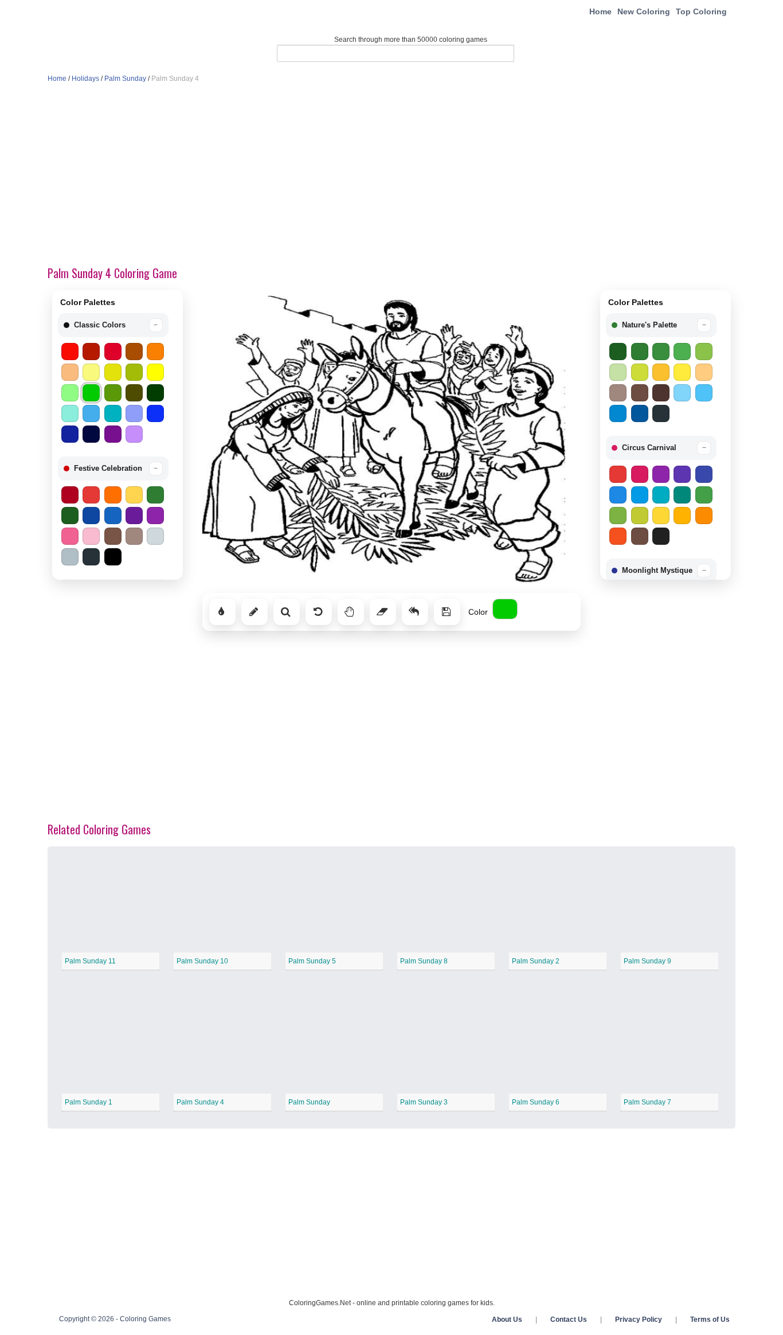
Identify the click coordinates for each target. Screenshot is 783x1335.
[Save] (447, 612)
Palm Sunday (125, 79)
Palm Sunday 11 (90, 961)
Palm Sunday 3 (424, 1102)
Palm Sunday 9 (647, 961)
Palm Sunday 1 (88, 1102)
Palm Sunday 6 (535, 1102)
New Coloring (643, 11)
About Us (507, 1320)
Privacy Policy (638, 1320)
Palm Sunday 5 (312, 961)
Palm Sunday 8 (424, 961)
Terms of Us (710, 1320)
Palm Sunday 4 (200, 1102)
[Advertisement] (391, 175)
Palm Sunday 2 (535, 961)
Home (600, 11)
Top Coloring (701, 11)
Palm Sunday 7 (647, 1102)
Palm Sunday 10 (202, 961)
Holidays (85, 79)
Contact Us (568, 1320)
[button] (113, 325)
